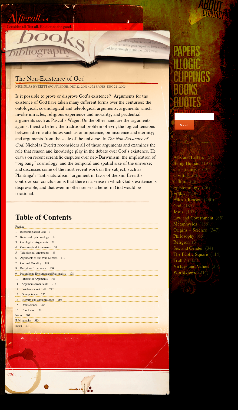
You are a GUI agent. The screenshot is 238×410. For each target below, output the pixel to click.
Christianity (184, 169)
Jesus (178, 211)
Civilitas (181, 175)
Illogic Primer (204, 63)
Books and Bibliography (85, 47)
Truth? (179, 260)
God (177, 205)
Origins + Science (190, 230)
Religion (181, 242)
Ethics (179, 193)
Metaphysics (185, 224)
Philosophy (183, 236)
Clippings (204, 76)
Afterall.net (85, 11)
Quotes (204, 102)
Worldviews (184, 272)
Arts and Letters (188, 157)
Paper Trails (204, 50)
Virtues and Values (191, 266)
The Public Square (190, 254)
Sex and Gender (188, 248)
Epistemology (186, 187)
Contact (204, 14)
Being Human (186, 163)
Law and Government (193, 218)
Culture (180, 181)
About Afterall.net (204, 5)
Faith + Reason (187, 199)
